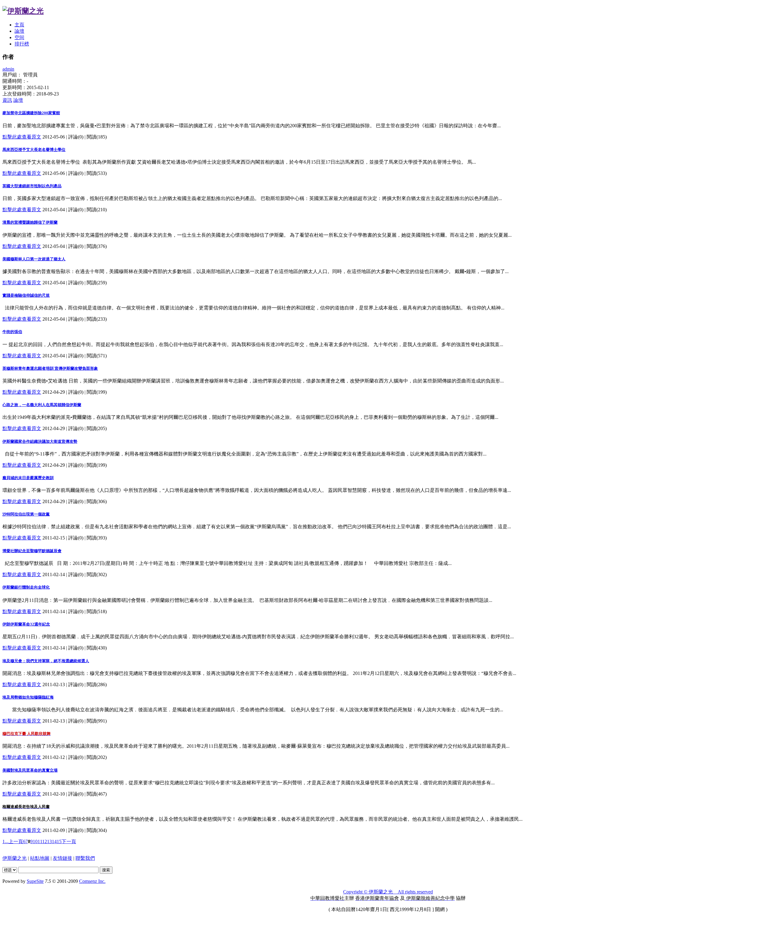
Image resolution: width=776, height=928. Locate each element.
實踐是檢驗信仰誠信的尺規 (26, 295)
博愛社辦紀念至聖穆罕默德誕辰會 (32, 551)
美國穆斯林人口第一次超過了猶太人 (33, 259)
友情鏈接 (62, 858)
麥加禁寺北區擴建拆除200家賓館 (31, 113)
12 (44, 841)
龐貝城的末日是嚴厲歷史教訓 (28, 478)
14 (54, 841)
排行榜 (22, 43)
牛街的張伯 (12, 331)
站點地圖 (39, 858)
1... (5, 841)
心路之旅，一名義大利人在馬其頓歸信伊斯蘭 (41, 404)
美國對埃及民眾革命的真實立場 (30, 770)
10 (35, 841)
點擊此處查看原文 (21, 136)
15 (59, 841)
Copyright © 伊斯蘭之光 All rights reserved (388, 891)
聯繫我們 (85, 858)
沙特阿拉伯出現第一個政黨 (26, 514)
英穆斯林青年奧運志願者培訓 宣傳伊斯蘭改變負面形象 (50, 368)
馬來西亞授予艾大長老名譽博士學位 (33, 149)
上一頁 (15, 841)
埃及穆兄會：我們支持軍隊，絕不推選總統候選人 (45, 661)
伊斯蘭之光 (14, 858)
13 (49, 841)
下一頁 (69, 841)
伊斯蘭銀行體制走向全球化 (26, 587)
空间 (19, 37)
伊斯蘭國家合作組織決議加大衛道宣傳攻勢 (39, 441)
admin (8, 69)
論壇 (19, 31)
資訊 (7, 100)
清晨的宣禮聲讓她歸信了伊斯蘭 (30, 222)
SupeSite (35, 881)
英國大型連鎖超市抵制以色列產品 (32, 186)
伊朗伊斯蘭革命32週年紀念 (26, 624)
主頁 (19, 24)
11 (40, 841)
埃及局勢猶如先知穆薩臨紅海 (28, 697)
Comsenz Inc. (92, 881)
